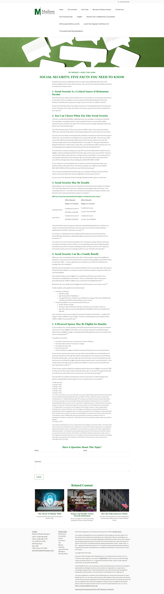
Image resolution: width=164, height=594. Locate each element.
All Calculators (63, 554)
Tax (59, 543)
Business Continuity (107, 589)
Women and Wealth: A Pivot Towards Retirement (82, 515)
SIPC (105, 558)
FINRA (101, 558)
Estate (60, 538)
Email (85, 450)
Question (38, 461)
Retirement (62, 534)
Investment (62, 536)
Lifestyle (61, 547)
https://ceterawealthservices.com (86, 586)
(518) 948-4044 (124, 2)
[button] (72, 9)
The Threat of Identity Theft (49, 514)
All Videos (61, 551)
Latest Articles (63, 549)
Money (60, 545)
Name (37, 450)
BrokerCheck (117, 532)
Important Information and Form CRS (87, 589)
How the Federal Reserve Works (114, 514)
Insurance (61, 540)
